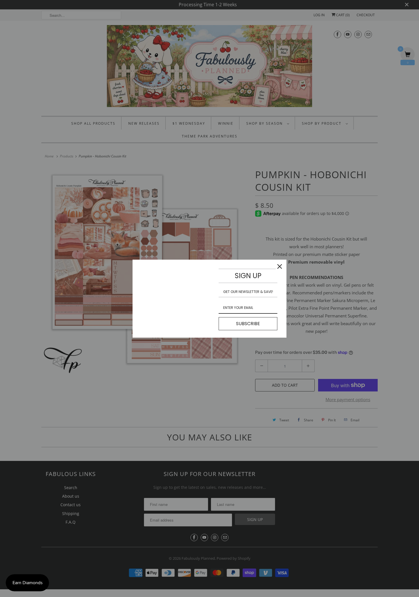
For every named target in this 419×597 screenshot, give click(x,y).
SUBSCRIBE (248, 323)
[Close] (279, 266)
